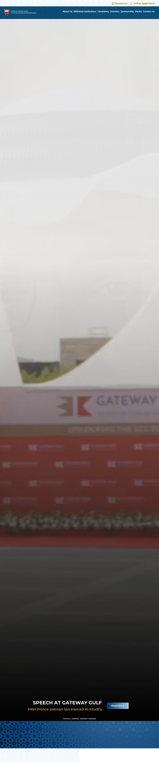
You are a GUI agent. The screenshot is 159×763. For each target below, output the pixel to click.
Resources (121, 3)
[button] (67, 718)
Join (128, 708)
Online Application (144, 3)
